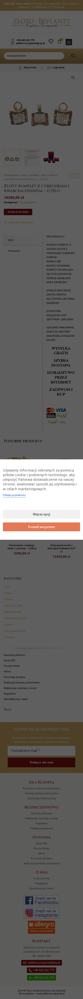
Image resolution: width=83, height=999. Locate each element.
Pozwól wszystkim (41, 527)
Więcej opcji (41, 514)
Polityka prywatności (14, 495)
